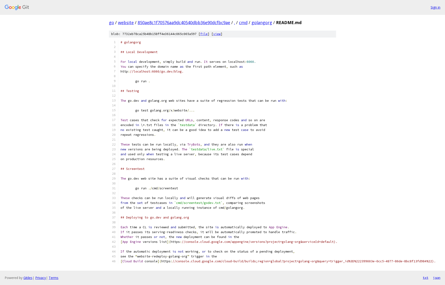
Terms (53, 278)
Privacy (40, 278)
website (126, 22)
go (111, 22)
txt (425, 278)
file (204, 34)
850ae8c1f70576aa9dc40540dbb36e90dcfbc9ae (184, 22)
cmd (243, 22)
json (436, 278)
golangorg (261, 22)
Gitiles (27, 278)
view (217, 34)
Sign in (435, 7)
